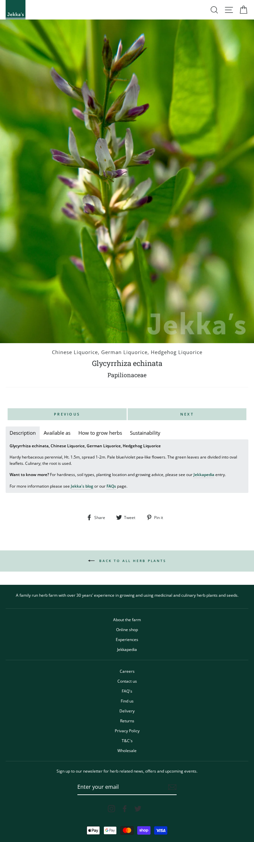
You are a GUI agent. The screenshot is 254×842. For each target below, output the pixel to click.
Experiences (127, 639)
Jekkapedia (203, 474)
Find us (127, 700)
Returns (127, 720)
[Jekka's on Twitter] (138, 808)
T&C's (127, 740)
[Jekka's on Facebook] (124, 808)
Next (187, 414)
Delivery (127, 710)
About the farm (127, 619)
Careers (127, 671)
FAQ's (127, 691)
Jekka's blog (82, 486)
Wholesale (127, 750)
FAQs (111, 486)
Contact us (127, 681)
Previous (67, 414)
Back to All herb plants (131, 560)
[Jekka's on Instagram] (111, 808)
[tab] (23, 432)
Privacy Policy (127, 730)
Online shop (127, 629)
